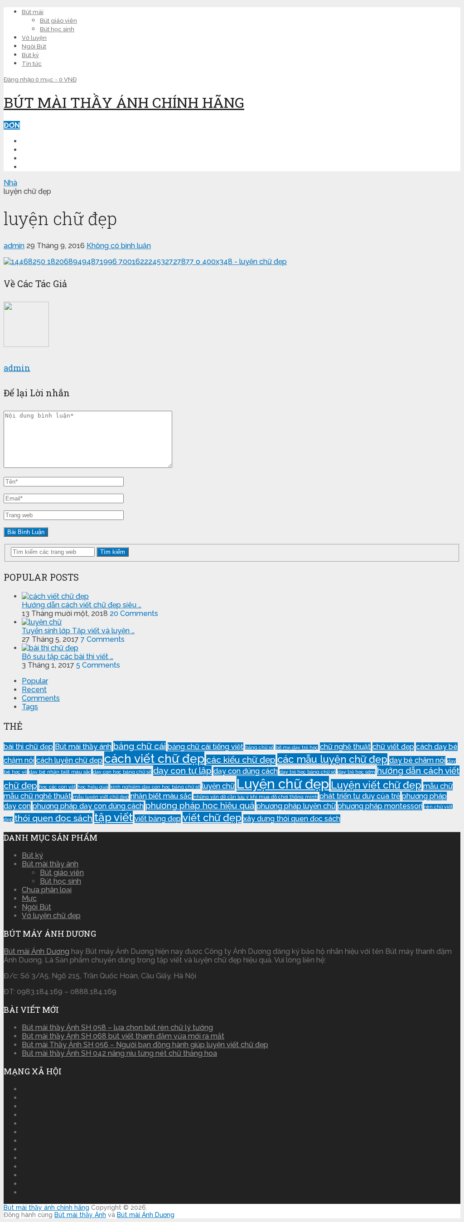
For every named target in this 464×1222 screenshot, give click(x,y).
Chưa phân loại (47, 889)
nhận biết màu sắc (161, 796)
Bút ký (30, 55)
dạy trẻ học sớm (356, 772)
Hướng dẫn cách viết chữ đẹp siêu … (81, 605)
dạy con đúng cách (245, 771)
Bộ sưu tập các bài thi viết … (67, 656)
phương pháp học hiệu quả (200, 805)
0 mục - (56, 79)
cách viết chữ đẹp (154, 758)
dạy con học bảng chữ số (122, 772)
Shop (32, 167)
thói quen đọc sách (53, 818)
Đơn (12, 125)
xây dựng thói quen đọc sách (291, 818)
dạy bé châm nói (417, 760)
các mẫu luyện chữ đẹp (332, 759)
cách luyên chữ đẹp (69, 760)
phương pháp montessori (380, 806)
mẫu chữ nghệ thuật (37, 796)
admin (14, 245)
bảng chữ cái (139, 746)
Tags (30, 706)
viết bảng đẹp (158, 818)
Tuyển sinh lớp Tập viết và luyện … (78, 630)
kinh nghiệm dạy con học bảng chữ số (155, 786)
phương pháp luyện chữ (296, 806)
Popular (35, 681)
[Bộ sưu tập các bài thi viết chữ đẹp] (50, 648)
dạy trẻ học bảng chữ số (308, 772)
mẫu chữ (438, 786)
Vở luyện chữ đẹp (51, 915)
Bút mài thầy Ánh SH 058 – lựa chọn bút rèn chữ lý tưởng (117, 1027)
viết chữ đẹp (212, 817)
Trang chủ (43, 141)
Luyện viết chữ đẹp (376, 785)
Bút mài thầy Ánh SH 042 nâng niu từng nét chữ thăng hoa (119, 1053)
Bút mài (33, 12)
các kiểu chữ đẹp (241, 760)
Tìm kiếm (112, 551)
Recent (34, 689)
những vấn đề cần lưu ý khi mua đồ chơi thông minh (255, 796)
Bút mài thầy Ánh (80, 1214)
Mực (29, 898)
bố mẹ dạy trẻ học (297, 747)
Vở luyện (34, 37)
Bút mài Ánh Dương (36, 951)
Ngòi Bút (34, 46)
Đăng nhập (19, 79)
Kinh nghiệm (45, 158)
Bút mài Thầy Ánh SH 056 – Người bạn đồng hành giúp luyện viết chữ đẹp (145, 1044)
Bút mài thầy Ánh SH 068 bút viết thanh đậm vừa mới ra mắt (123, 1036)
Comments (41, 698)
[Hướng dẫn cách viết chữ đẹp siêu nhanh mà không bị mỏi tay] (55, 596)
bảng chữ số (259, 747)
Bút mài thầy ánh (83, 746)
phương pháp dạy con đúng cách (88, 806)
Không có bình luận (119, 245)
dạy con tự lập (182, 770)
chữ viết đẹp (393, 746)
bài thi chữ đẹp (28, 746)
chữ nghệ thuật (345, 746)
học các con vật (57, 786)
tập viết (113, 817)
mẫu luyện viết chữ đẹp (101, 796)
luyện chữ (218, 786)
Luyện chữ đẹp (51, 149)
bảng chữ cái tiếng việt (205, 746)
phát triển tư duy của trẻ (359, 796)
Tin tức (32, 63)
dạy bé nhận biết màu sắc (60, 772)
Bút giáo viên (58, 20)
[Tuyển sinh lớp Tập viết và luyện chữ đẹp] (42, 622)
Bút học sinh (57, 29)
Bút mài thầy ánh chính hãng (124, 102)
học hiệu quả (92, 786)
